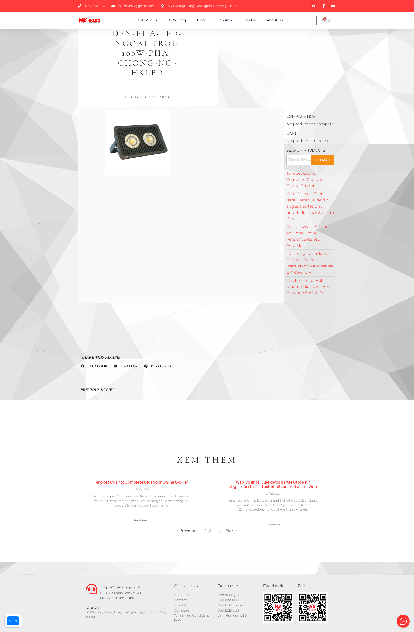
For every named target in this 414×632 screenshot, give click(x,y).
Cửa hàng (177, 20)
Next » (232, 530)
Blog (201, 20)
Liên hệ (249, 20)
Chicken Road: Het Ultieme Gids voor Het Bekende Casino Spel (307, 286)
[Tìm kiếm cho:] (310, 160)
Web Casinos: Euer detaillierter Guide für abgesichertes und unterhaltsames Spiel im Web (310, 206)
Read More (141, 520)
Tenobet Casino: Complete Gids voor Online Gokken (305, 179)
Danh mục (144, 20)
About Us (275, 20)
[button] (313, 6)
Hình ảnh (224, 20)
